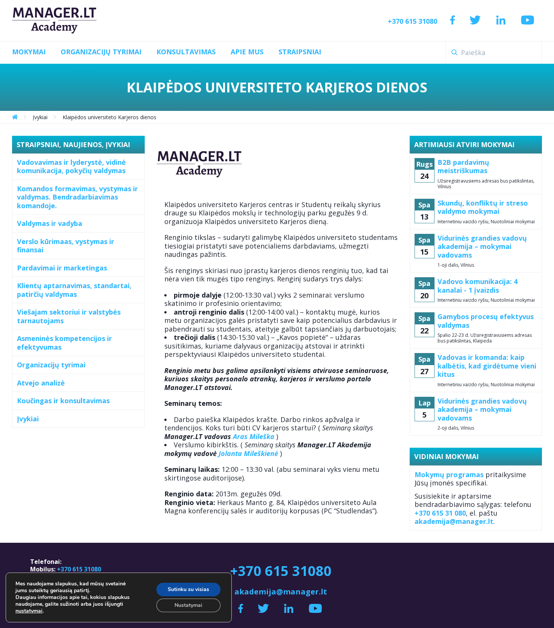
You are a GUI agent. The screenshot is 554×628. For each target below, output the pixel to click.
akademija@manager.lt (454, 521)
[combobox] (493, 52)
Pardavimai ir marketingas (62, 267)
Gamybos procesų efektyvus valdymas (486, 320)
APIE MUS (247, 51)
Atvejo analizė (41, 382)
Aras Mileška (253, 436)
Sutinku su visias (188, 589)
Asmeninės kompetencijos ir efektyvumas (64, 343)
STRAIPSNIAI (300, 51)
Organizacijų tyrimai (51, 364)
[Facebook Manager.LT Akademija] (452, 20)
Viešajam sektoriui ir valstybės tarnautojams (69, 316)
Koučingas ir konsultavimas (63, 400)
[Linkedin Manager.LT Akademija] (501, 20)
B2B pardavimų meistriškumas (463, 166)
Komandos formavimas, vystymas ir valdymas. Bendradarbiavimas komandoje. (77, 197)
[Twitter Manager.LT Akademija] (475, 20)
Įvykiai (28, 418)
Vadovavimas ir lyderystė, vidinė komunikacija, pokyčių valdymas (71, 166)
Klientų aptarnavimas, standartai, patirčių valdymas (74, 290)
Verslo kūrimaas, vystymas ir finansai (65, 246)
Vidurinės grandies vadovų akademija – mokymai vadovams (482, 246)
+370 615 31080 (412, 21)
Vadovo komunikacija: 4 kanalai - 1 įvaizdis (477, 285)
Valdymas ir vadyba (49, 223)
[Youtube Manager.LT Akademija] (527, 20)
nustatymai (29, 611)
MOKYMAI (29, 51)
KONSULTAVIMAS (186, 51)
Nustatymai (188, 605)
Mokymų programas (449, 474)
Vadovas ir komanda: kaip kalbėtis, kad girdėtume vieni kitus (487, 366)
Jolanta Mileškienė (248, 453)
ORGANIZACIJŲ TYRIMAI (101, 51)
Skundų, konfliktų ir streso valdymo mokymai (483, 207)
